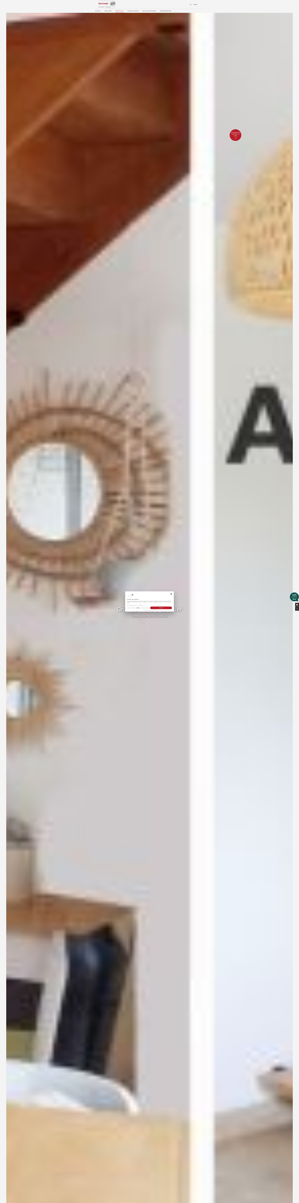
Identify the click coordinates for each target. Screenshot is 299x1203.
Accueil (98, 11)
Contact (195, 4)
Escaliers (108, 11)
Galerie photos (133, 11)
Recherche (189, 5)
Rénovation (119, 11)
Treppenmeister (165, 11)
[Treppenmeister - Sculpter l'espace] (107, 4)
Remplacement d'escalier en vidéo (235, 134)
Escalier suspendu (149, 11)
